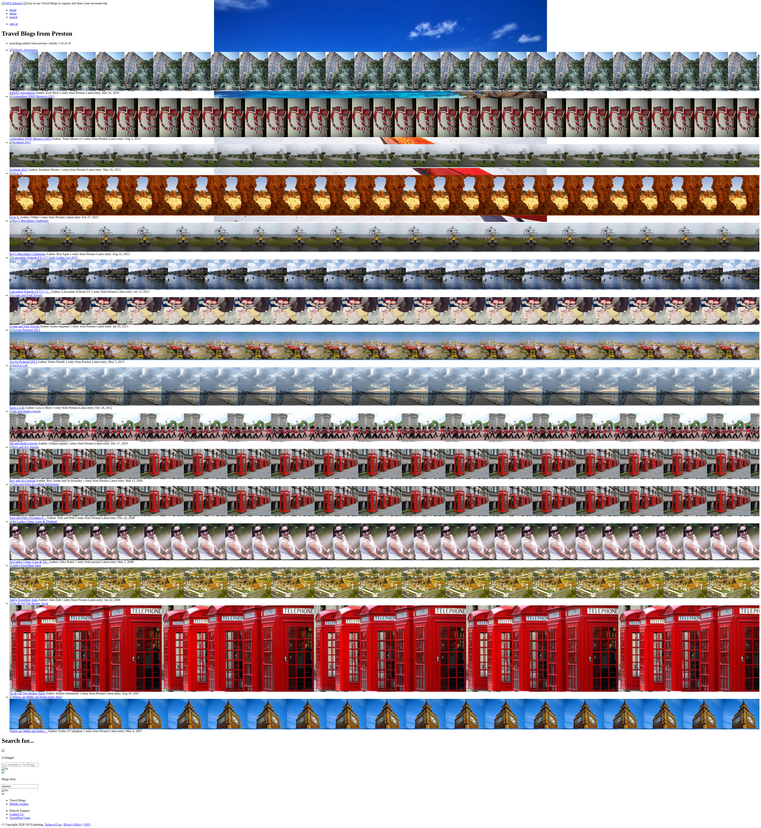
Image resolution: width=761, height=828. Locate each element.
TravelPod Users (20, 817)
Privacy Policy (73, 824)
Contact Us (17, 814)
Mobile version (19, 804)
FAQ (87, 824)
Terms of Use (53, 824)
